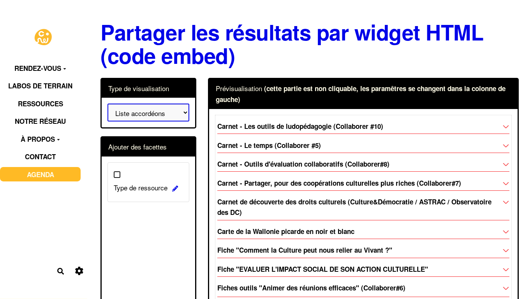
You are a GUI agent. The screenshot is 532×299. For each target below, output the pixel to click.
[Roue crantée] (79, 271)
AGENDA (40, 174)
